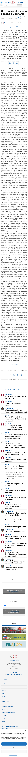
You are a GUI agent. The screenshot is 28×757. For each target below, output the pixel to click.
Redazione (6, 23)
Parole (3, 718)
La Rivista (5, 679)
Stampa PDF (14, 27)
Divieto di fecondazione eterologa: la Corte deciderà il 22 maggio (15, 419)
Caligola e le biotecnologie (15, 531)
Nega (14, 748)
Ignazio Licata (8, 457)
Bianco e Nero (5, 709)
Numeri (4, 690)
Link (3, 693)
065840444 (14, 673)
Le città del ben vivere (7, 706)
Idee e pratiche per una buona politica (13, 727)
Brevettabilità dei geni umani (15, 527)
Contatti (4, 696)
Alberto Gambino (8, 394)
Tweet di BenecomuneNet (14, 591)
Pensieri (4, 715)
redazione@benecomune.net (14, 674)
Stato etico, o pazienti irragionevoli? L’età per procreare (13, 506)
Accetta (14, 744)
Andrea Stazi (8, 534)
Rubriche (5, 701)
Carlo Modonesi (8, 450)
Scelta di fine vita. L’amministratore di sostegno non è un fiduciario (15, 554)
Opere (3, 721)
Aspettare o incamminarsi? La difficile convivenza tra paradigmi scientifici (16, 437)
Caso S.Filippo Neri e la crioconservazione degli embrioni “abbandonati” (14, 428)
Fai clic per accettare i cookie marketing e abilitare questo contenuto (14, 591)
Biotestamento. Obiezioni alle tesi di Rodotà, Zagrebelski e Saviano (16, 545)
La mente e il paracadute (8, 712)
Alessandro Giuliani (9, 408)
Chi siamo (4, 684)
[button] (26, 730)
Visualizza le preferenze (14, 751)
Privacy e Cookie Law (13, 755)
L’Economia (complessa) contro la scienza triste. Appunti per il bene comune (15, 445)
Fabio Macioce (8, 502)
